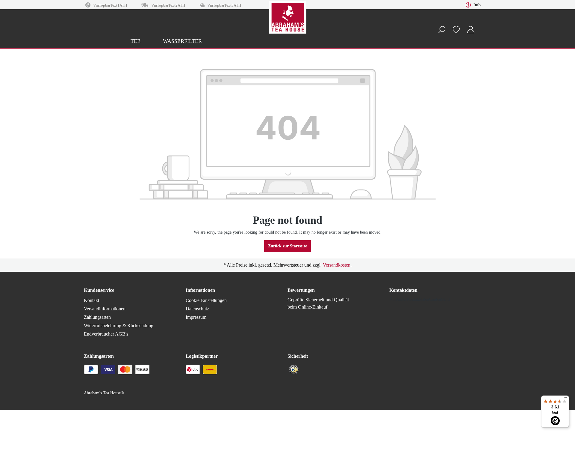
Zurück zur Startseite (287, 246)
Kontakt (91, 300)
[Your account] (471, 29)
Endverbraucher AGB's (106, 333)
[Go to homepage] (287, 24)
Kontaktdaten (403, 290)
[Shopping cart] (481, 27)
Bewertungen (301, 290)
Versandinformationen (104, 308)
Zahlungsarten (97, 317)
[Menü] (565, 399)
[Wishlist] (456, 29)
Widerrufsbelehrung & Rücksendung (118, 325)
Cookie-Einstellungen (206, 300)
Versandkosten (336, 264)
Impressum (196, 317)
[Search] (441, 29)
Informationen (200, 290)
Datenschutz (197, 308)
